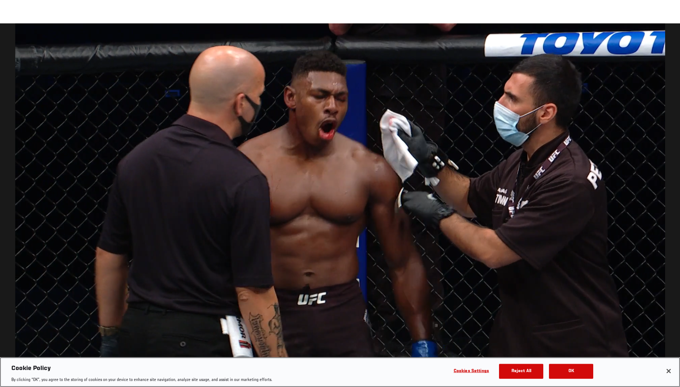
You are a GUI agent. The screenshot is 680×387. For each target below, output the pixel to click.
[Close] (668, 371)
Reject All (521, 371)
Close (666, 37)
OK (571, 371)
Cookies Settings (471, 371)
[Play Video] (340, 206)
